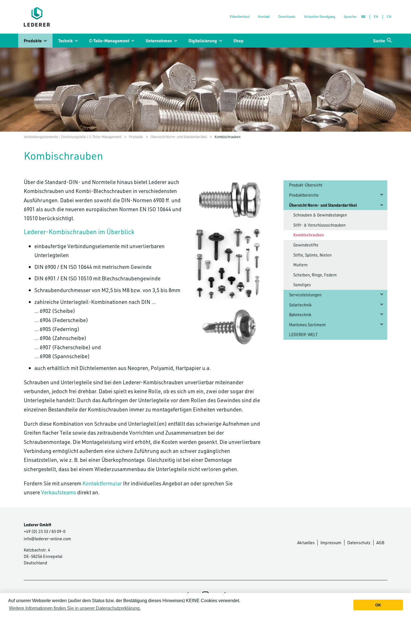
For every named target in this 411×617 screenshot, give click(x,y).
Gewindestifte (305, 245)
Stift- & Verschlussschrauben (319, 225)
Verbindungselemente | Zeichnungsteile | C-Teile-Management (73, 136)
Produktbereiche (304, 195)
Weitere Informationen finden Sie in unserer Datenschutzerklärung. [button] (75, 608)
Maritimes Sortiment (307, 324)
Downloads (287, 16)
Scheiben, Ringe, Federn (315, 275)
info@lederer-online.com (47, 538)
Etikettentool (240, 16)
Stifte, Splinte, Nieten (312, 255)
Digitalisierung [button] (202, 40)
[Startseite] (37, 17)
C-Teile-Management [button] (109, 40)
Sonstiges (302, 284)
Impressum (330, 542)
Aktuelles (306, 542)
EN (376, 16)
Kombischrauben (308, 235)
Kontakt (264, 16)
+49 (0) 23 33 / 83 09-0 (44, 531)
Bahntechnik (300, 314)
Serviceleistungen (305, 294)
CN (389, 16)
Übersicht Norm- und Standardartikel (178, 136)
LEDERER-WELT (303, 334)
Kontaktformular (102, 483)
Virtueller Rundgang (319, 16)
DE (363, 16)
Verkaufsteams (58, 492)
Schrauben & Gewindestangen (320, 215)
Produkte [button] (33, 40)
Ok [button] (378, 605)
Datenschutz (358, 542)
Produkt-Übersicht (305, 185)
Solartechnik (300, 305)
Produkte (136, 136)
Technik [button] (65, 40)
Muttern (300, 264)
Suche (379, 40)
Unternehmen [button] (159, 40)
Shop (238, 40)
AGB (380, 542)
